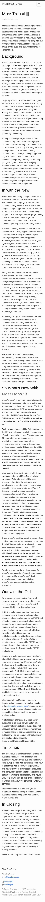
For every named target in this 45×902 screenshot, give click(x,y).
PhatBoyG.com (12, 4)
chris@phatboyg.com (10, 877)
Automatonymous (15, 706)
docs (26, 706)
